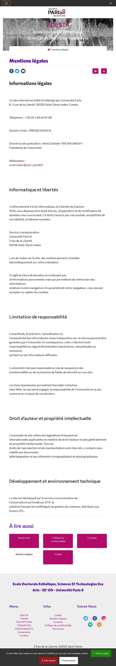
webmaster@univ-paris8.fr (26, 165)
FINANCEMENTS (24, 628)
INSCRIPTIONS (24, 622)
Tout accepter (102, 653)
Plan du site (58, 628)
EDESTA (58, 24)
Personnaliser (69, 660)
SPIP (48, 502)
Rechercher (24, 537)
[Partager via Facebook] (11, 70)
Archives (24, 635)
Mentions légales (24, 554)
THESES (24, 618)
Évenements (24, 632)
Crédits (58, 554)
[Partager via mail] (23, 70)
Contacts (92, 537)
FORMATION (24, 625)
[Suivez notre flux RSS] (99, 624)
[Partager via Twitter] (17, 70)
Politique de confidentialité (58, 539)
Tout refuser (49, 660)
